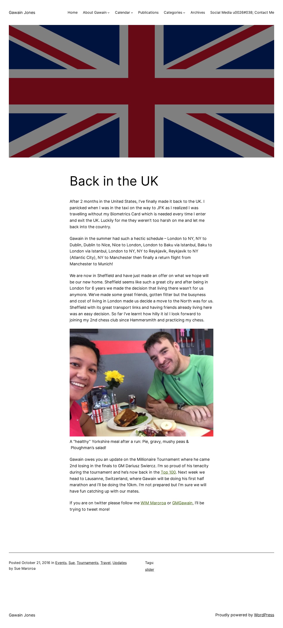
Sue (72, 562)
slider (149, 569)
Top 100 (168, 472)
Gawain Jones (22, 12)
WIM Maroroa (153, 503)
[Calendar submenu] (132, 12)
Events (61, 562)
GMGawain (182, 503)
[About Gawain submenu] (108, 12)
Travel (105, 562)
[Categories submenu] (184, 12)
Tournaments (87, 562)
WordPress (264, 615)
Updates (120, 562)
